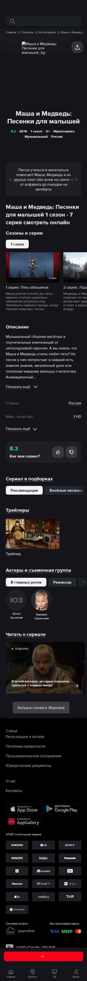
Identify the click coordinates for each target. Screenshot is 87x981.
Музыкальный (36, 136)
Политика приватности (25, 746)
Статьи (11, 731)
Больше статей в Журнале (41, 707)
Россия (57, 136)
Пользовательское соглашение (33, 756)
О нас (11, 781)
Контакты (14, 790)
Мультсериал (63, 131)
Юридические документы (28, 765)
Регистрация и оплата (25, 736)
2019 (23, 131)
